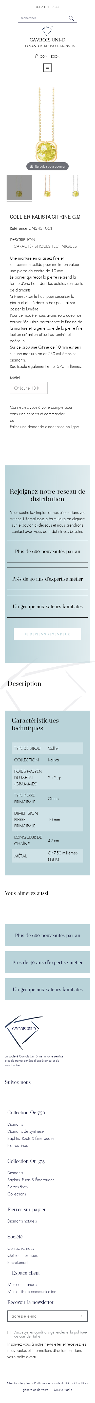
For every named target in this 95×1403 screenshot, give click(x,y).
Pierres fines (17, 1145)
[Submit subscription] (80, 1316)
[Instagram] (34, 1096)
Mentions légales (18, 1383)
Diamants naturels (22, 1221)
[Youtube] (45, 1096)
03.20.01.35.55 (47, 7)
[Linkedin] (10, 1096)
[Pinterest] (57, 1096)
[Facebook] (22, 1096)
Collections (16, 1194)
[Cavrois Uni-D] (47, 34)
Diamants (15, 1124)
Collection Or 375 (26, 1161)
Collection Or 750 (26, 1113)
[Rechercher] (71, 18)
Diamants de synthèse (25, 1131)
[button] (47, 634)
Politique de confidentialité (51, 1383)
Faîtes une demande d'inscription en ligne (44, 426)
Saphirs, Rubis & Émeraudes (30, 1138)
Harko (68, 1389)
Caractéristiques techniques (45, 246)
